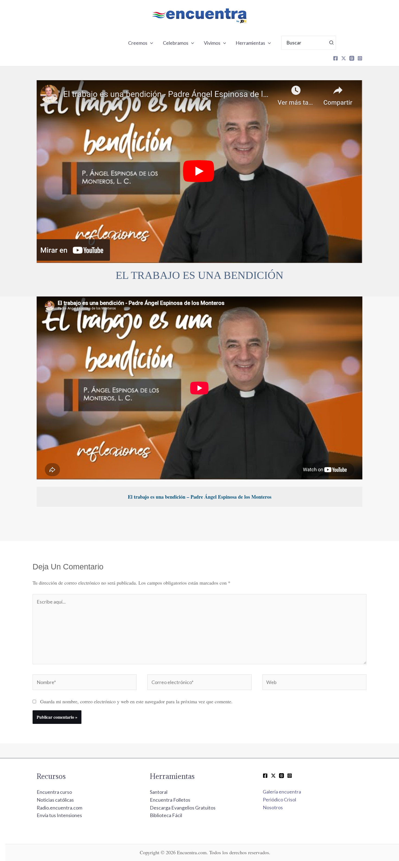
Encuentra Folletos (170, 800)
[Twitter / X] (273, 775)
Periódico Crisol (279, 799)
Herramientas (250, 43)
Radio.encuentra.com (59, 808)
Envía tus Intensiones (59, 815)
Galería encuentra (282, 792)
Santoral (158, 792)
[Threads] (351, 58)
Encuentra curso (54, 792)
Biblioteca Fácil (166, 815)
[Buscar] (331, 43)
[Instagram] (359, 58)
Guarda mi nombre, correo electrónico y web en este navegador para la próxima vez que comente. (136, 701)
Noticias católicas (55, 800)
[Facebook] (335, 58)
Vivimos (212, 43)
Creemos (137, 43)
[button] (150, 43)
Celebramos (175, 43)
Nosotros (273, 807)
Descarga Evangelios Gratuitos (183, 808)
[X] (343, 58)
